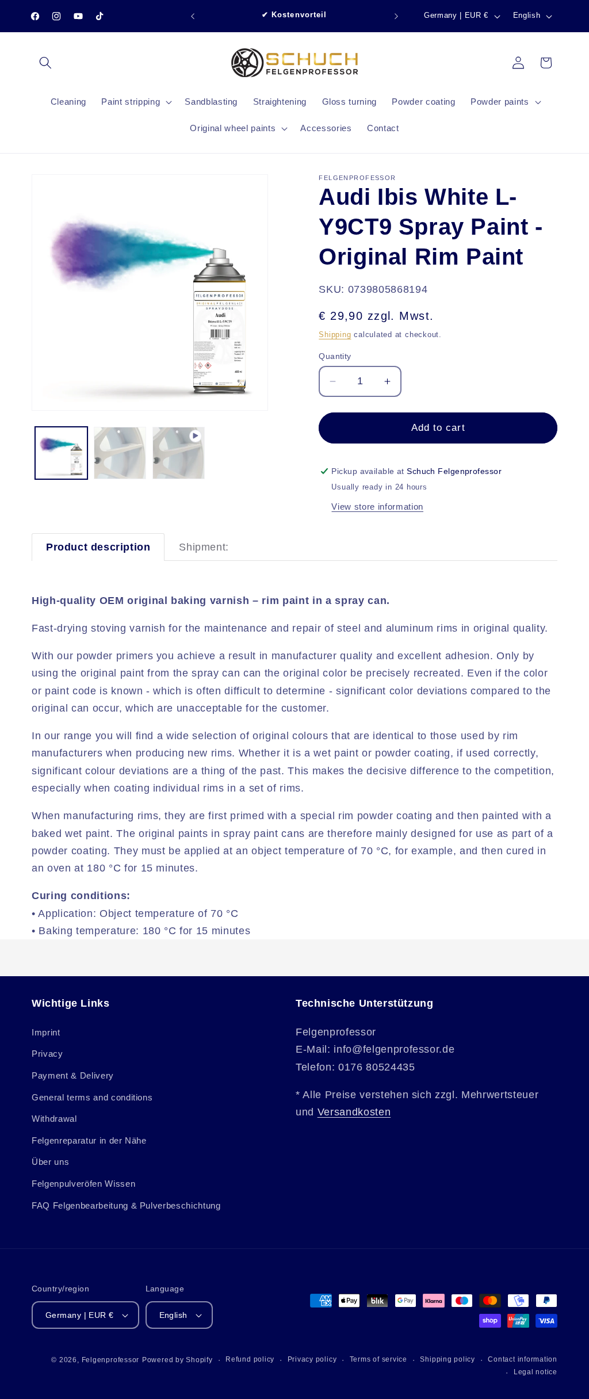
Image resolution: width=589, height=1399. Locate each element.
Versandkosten (354, 1112)
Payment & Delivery (73, 1075)
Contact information (522, 1359)
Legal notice (535, 1372)
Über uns (50, 1162)
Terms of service (378, 1359)
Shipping (335, 334)
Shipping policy (447, 1359)
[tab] (98, 547)
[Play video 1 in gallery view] (178, 453)
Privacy (47, 1053)
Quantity (335, 356)
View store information (377, 506)
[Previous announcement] (192, 16)
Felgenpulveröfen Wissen (83, 1183)
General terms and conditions (92, 1097)
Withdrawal (54, 1118)
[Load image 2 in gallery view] (120, 453)
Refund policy (249, 1359)
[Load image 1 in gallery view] (61, 453)
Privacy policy (312, 1359)
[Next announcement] (396, 16)
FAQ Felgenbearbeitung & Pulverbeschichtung (126, 1205)
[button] (45, 63)
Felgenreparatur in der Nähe (89, 1140)
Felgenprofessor (111, 1360)
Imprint (46, 1032)
